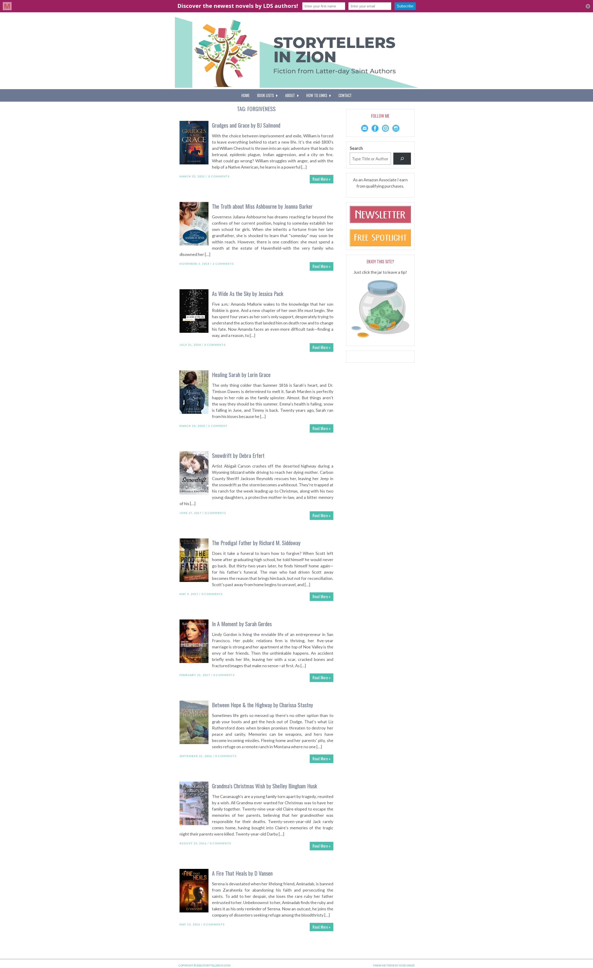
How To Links (317, 95)
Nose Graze (407, 965)
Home (245, 95)
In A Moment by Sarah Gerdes (242, 623)
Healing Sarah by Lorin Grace (241, 374)
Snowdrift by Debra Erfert (238, 455)
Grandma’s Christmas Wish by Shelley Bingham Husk (264, 786)
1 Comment (218, 425)
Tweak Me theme (384, 965)
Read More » (321, 179)
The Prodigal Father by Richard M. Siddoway (256, 542)
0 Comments (219, 176)
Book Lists (266, 95)
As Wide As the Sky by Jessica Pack (247, 293)
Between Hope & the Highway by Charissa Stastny (262, 705)
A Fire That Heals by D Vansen (242, 873)
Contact (345, 95)
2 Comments (223, 263)
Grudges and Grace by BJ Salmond (246, 125)
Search (356, 148)
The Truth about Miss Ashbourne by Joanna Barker (262, 206)
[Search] (402, 159)
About (291, 95)
